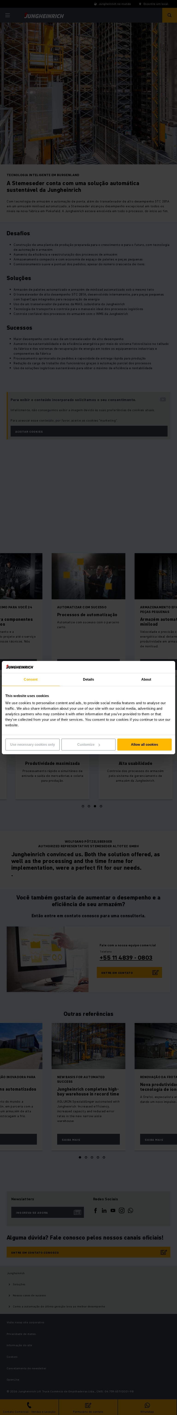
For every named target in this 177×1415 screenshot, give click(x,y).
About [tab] (146, 679)
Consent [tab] (31, 679)
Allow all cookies (144, 744)
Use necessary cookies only (32, 744)
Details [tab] (88, 679)
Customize (85, 744)
